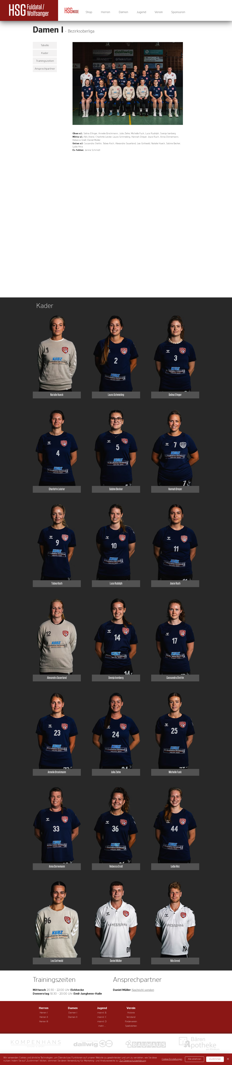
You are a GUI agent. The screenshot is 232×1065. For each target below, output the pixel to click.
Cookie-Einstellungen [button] (172, 1059)
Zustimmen (215, 1059)
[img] (57, 356)
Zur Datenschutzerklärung (132, 1061)
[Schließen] (228, 1059)
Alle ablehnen (194, 1059)
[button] (105, 12)
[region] (128, 83)
